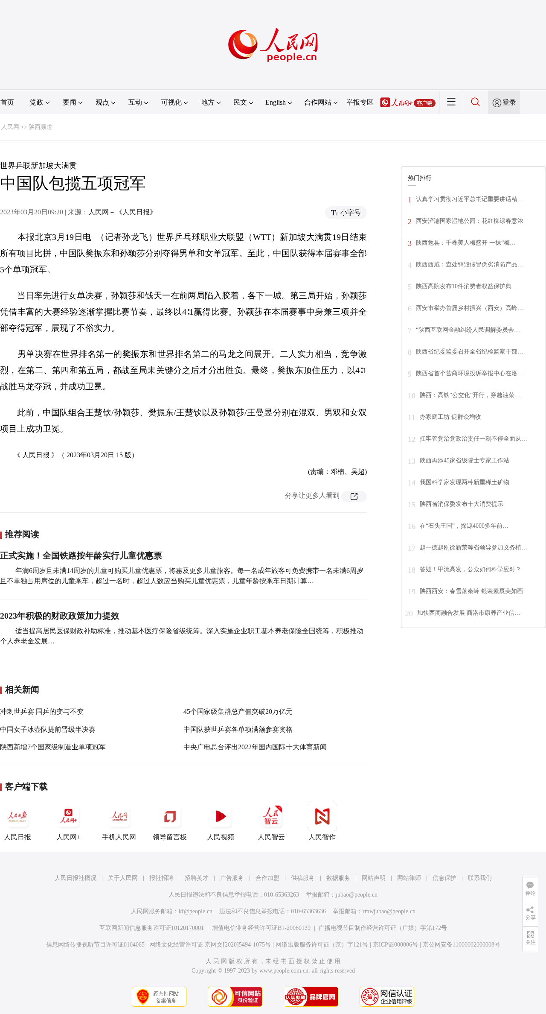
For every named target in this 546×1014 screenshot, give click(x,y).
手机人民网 (119, 837)
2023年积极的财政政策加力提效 (59, 615)
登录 (509, 102)
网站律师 (409, 878)
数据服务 (338, 878)
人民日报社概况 (75, 878)
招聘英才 (197, 878)
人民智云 (271, 837)
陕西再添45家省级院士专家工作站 (464, 460)
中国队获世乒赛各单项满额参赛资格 (238, 729)
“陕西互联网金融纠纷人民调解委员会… (468, 330)
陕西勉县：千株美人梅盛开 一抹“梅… (466, 243)
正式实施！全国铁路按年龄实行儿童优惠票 (81, 555)
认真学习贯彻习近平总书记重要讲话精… (469, 199)
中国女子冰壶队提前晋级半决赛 (48, 729)
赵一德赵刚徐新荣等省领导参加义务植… (473, 547)
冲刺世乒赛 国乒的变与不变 (42, 711)
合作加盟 (267, 878)
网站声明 (374, 878)
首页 (7, 102)
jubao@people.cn (357, 894)
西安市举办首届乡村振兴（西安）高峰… (469, 308)
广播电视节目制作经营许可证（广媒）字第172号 (383, 928)
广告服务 (232, 878)
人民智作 (322, 837)
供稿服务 (303, 878)
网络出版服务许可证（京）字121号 (322, 944)
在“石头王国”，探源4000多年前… (464, 526)
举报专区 (360, 102)
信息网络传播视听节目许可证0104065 (95, 944)
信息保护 (444, 878)
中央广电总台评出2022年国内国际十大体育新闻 (255, 747)
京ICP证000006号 (395, 944)
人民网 (10, 127)
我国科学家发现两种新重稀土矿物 (464, 482)
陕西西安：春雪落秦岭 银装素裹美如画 (471, 591)
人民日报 (17, 837)
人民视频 (220, 837)
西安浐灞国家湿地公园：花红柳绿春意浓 (469, 221)
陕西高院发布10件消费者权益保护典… (466, 286)
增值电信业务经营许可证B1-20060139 (261, 928)
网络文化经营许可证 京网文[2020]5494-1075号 (210, 944)
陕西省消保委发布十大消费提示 (461, 504)
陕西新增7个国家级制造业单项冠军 (53, 747)
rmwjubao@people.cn (389, 911)
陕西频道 (40, 127)
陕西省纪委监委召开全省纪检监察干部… (469, 351)
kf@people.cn (195, 911)
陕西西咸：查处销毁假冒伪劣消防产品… (469, 264)
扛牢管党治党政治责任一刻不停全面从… (473, 438)
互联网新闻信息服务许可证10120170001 (151, 928)
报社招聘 (161, 878)
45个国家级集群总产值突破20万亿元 (238, 711)
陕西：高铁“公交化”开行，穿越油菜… (470, 395)
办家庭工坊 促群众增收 (450, 417)
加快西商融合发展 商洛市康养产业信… (468, 613)
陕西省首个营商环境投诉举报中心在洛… (469, 373)
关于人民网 (123, 878)
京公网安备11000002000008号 (461, 944)
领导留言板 (170, 837)
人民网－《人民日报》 (122, 212)
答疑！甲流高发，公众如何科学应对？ (470, 569)
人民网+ (68, 837)
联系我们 (480, 878)
